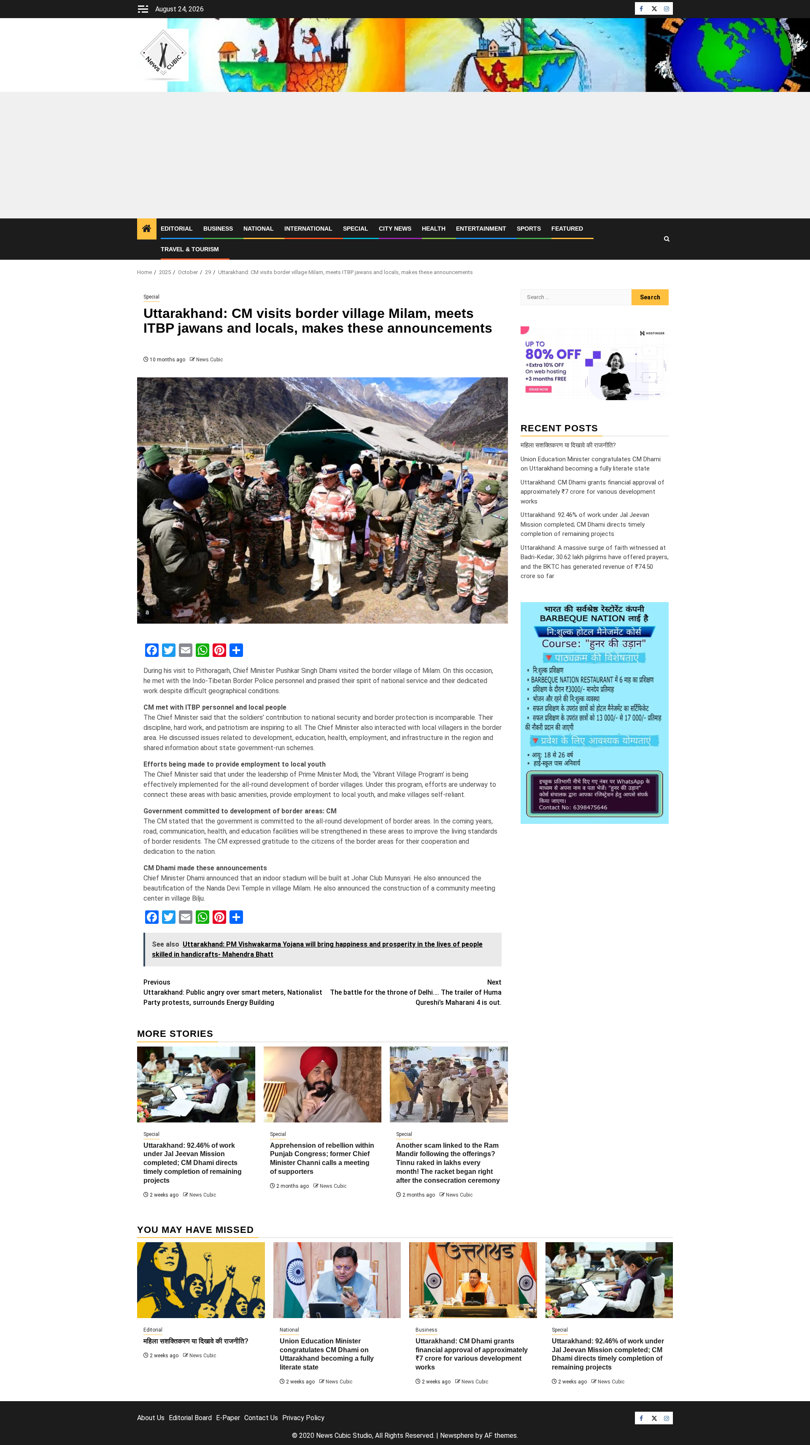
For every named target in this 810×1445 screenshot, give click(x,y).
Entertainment (481, 228)
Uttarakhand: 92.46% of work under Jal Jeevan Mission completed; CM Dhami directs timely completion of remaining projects (192, 1163)
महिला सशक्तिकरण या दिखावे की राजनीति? (568, 445)
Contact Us (261, 1418)
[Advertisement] (405, 155)
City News (395, 228)
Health (434, 228)
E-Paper (228, 1418)
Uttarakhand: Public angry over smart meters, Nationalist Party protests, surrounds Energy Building (232, 992)
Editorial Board (190, 1418)
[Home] (146, 229)
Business (218, 228)
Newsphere (457, 1436)
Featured (567, 228)
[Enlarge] (657, 613)
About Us (151, 1418)
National (258, 228)
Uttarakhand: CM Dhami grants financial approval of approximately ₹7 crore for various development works (592, 492)
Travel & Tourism (190, 249)
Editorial (177, 228)
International (308, 228)
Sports (529, 228)
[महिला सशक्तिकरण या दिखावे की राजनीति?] (201, 1280)
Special (355, 228)
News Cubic (209, 360)
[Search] (667, 239)
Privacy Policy (303, 1418)
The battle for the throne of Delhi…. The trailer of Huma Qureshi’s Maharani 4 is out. (416, 992)
